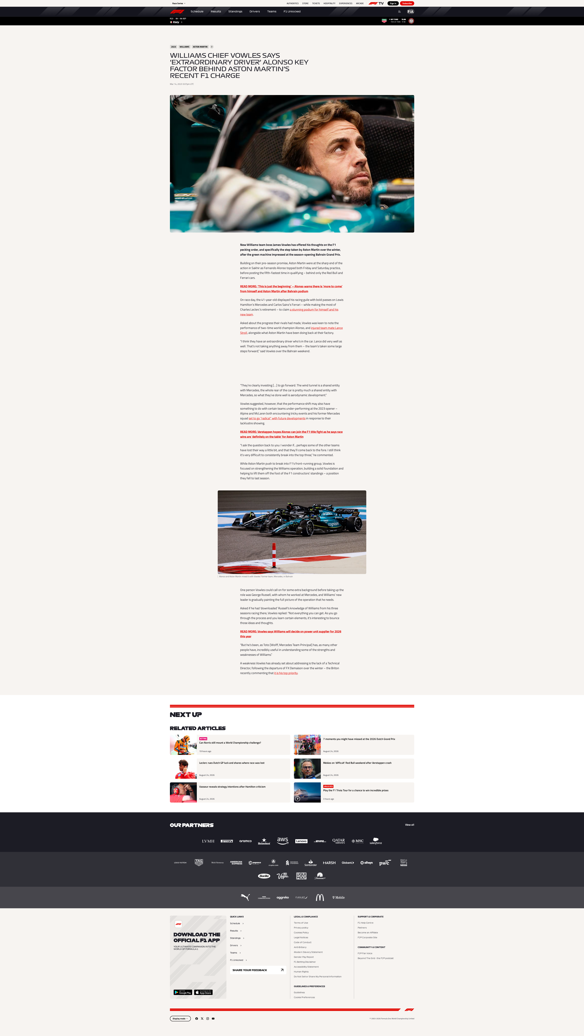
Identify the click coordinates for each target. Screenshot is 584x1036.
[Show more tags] (212, 47)
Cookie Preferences (304, 997)
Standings (235, 11)
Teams (271, 11)
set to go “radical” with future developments (277, 418)
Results (216, 11)
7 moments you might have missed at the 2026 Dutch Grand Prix (359, 739)
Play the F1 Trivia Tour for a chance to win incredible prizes (355, 790)
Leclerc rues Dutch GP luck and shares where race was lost (231, 763)
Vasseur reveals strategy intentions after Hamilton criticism (232, 787)
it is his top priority (286, 673)
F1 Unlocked (292, 11)
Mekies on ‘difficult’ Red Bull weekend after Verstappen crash (357, 763)
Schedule (197, 11)
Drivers (255, 11)
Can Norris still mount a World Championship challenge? (230, 743)
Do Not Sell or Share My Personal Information (318, 977)
